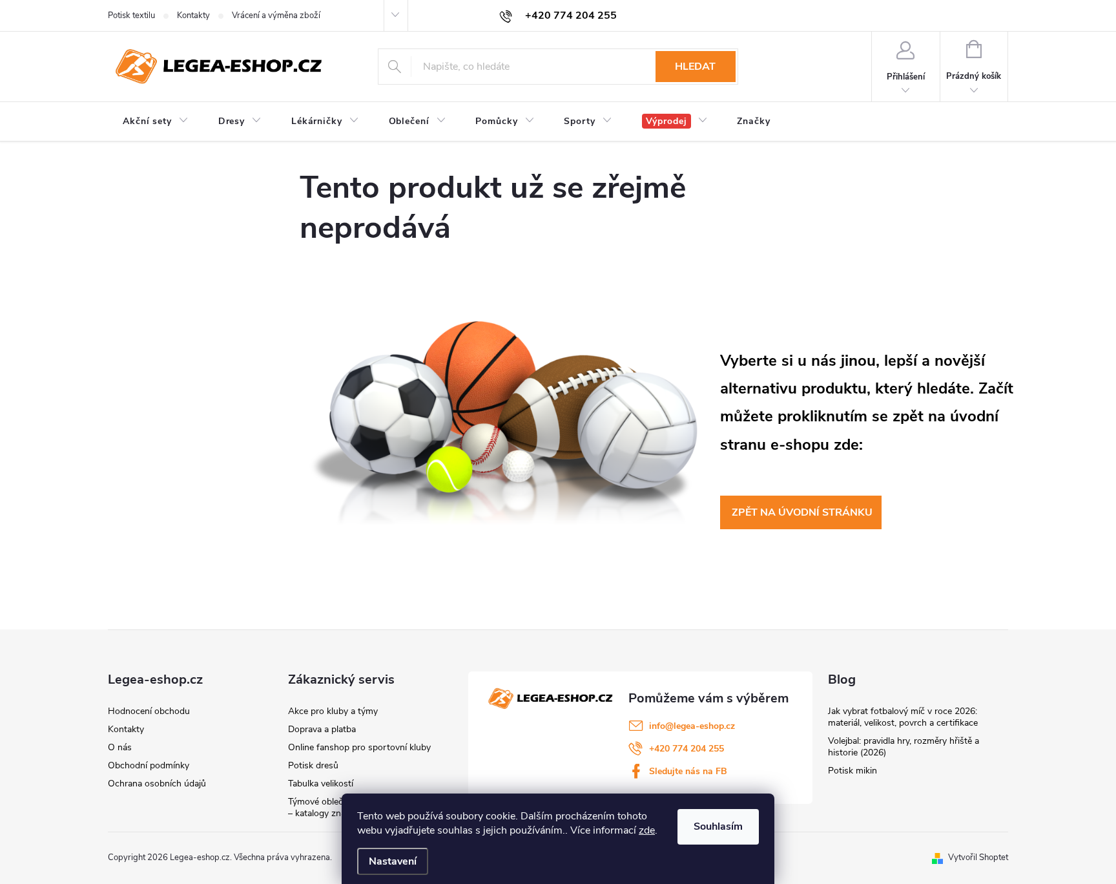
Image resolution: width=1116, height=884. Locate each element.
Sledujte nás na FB (688, 771)
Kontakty (193, 15)
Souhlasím (718, 826)
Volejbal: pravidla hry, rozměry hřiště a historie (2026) (903, 747)
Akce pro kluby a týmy (333, 711)
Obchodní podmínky (148, 765)
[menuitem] (155, 121)
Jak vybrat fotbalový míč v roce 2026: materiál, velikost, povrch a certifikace (903, 717)
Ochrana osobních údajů (157, 783)
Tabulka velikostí (320, 783)
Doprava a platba (322, 729)
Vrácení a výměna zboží (276, 15)
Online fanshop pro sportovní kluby (359, 747)
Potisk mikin (852, 770)
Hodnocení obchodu (149, 711)
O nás (120, 747)
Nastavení (393, 861)
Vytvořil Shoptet (978, 857)
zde (647, 830)
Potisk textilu (131, 15)
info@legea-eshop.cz (692, 726)
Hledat (695, 66)
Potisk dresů (313, 765)
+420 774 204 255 (686, 748)
